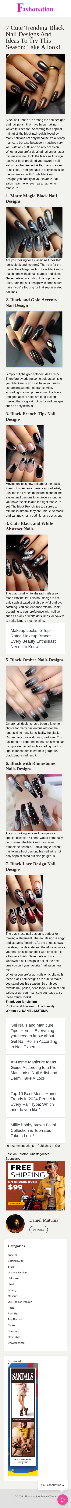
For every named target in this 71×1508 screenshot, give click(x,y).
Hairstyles (13, 1278)
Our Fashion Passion (20, 1301)
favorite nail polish (18, 988)
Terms (53, 1496)
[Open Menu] (6, 8)
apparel (12, 1254)
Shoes (11, 1325)
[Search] (64, 8)
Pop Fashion (15, 1319)
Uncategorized (40, 1154)
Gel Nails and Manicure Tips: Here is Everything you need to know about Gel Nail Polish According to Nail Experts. (34, 1036)
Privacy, (45, 1496)
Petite (11, 1307)
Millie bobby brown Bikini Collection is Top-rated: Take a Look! (33, 1130)
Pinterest (29, 1006)
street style (14, 1336)
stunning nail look (43, 737)
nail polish (18, 124)
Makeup (12, 1295)
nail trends (21, 120)
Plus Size (13, 1313)
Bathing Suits (15, 1260)
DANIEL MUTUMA (35, 1010)
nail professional (36, 392)
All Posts (38, 1229)
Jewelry (12, 1290)
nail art (48, 151)
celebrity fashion (17, 1272)
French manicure (33, 492)
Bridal (11, 1266)
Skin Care (13, 1331)
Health (11, 1284)
